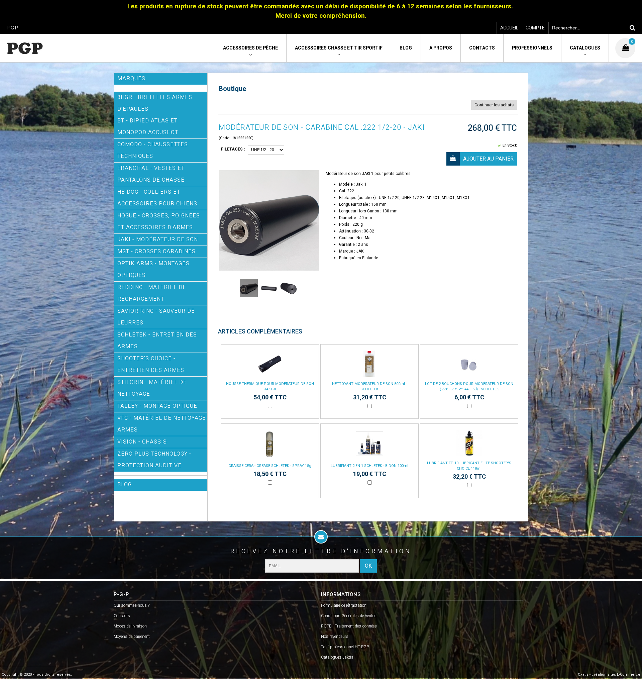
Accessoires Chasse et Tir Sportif (339, 48)
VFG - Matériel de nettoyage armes (161, 424)
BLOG (124, 485)
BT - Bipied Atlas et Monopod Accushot (147, 126)
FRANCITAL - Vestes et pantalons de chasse (151, 174)
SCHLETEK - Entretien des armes (157, 341)
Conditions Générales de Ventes (349, 616)
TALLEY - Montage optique (157, 406)
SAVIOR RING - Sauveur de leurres (156, 317)
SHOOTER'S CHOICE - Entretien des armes (150, 364)
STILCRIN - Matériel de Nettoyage (152, 388)
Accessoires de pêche (250, 48)
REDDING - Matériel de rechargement (151, 293)
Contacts (482, 48)
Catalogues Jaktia (337, 657)
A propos (440, 48)
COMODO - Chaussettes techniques (152, 150)
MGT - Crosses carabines (156, 252)
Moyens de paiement (132, 637)
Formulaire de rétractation (343, 605)
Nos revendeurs (334, 637)
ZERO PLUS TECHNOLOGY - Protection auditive (154, 460)
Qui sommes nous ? (131, 605)
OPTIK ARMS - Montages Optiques (153, 269)
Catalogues (585, 48)
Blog (406, 48)
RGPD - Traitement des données (349, 626)
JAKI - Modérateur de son (157, 239)
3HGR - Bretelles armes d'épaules (154, 103)
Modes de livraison (130, 626)
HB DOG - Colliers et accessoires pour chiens (157, 198)
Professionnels (532, 48)
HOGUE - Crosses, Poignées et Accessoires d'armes (158, 221)
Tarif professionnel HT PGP (345, 647)
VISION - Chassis (142, 442)
